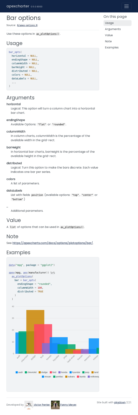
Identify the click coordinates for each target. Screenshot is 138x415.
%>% (52, 272)
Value (109, 35)
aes (25, 272)
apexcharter (17, 6)
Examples (112, 47)
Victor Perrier (41, 405)
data (12, 265)
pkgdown (120, 402)
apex (12, 272)
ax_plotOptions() (47, 33)
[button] (19, 372)
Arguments (113, 29)
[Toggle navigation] (126, 6)
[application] (72, 340)
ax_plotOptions (22, 276)
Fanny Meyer (68, 405)
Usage (109, 23)
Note (108, 41)
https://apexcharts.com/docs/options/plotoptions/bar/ (52, 243)
